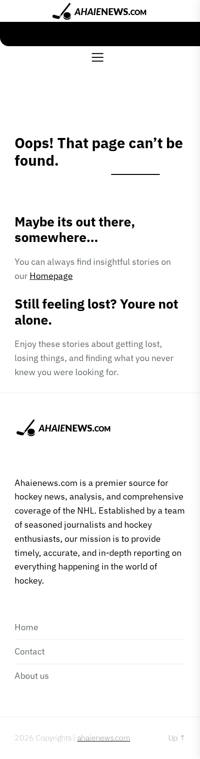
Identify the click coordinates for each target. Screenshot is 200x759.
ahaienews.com (103, 737)
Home (26, 627)
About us (32, 675)
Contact (30, 651)
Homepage (51, 275)
